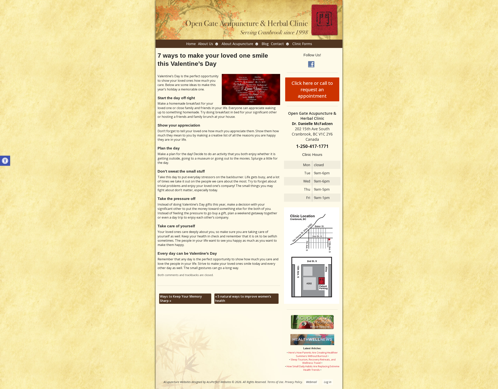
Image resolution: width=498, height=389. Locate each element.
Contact (277, 43)
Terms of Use (275, 382)
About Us (205, 43)
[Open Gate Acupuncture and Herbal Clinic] (249, 20)
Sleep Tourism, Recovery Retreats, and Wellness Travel (313, 361)
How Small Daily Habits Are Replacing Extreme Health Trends (313, 368)
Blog (265, 43)
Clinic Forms (302, 43)
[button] (5, 161)
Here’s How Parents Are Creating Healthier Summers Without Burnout (313, 354)
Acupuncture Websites (177, 382)
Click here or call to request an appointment (312, 89)
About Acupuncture (237, 43)
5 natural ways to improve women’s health (243, 298)
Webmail (311, 382)
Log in (327, 382)
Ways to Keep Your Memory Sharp (181, 298)
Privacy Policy (293, 382)
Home (191, 43)
